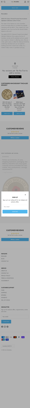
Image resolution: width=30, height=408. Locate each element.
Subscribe (15, 211)
